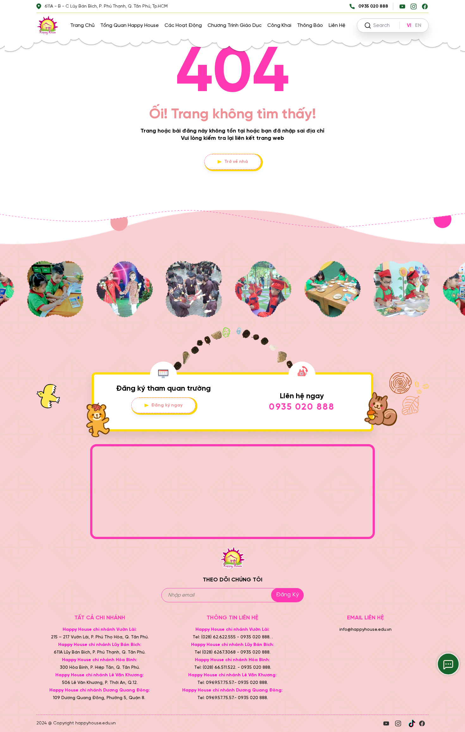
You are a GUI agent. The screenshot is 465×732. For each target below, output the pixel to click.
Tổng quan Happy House (129, 25)
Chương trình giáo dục (235, 25)
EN (418, 25)
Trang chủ (82, 25)
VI (409, 25)
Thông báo (310, 25)
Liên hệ (337, 25)
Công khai (279, 25)
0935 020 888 (302, 407)
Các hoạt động (183, 25)
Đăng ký (287, 595)
